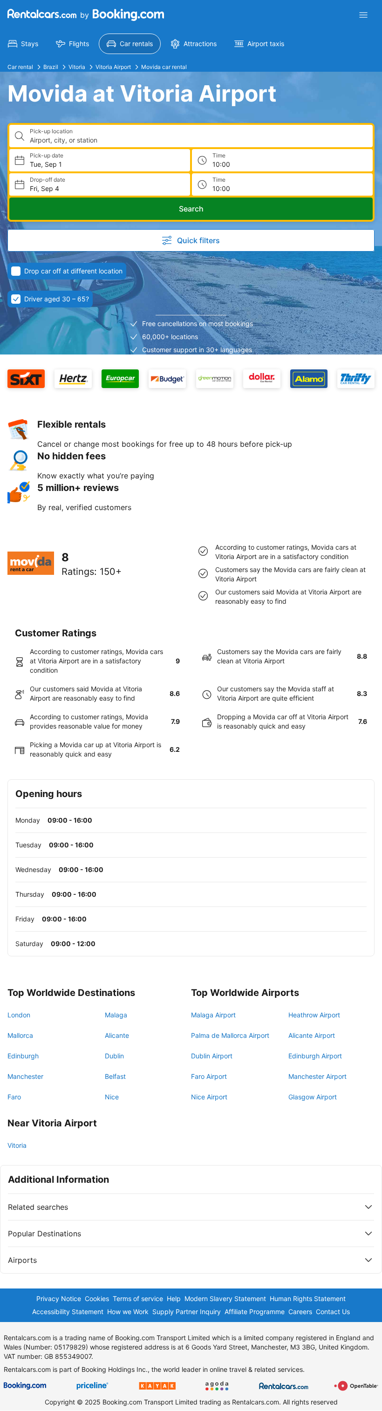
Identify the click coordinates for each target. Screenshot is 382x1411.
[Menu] (363, 15)
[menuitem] (23, 44)
